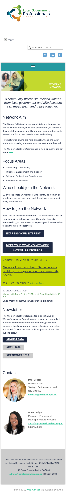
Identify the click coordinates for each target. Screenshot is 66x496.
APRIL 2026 (13, 347)
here (10, 152)
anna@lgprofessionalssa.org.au (45, 423)
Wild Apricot (33, 489)
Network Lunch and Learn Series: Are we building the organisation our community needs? (30, 271)
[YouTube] (60, 55)
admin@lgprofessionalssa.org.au (25, 474)
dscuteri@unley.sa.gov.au (42, 394)
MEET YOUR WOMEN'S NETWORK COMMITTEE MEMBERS (27, 247)
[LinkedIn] (52, 55)
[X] (45, 55)
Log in (11, 39)
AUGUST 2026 (15, 339)
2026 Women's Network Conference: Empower (28, 300)
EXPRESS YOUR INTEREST (23, 233)
